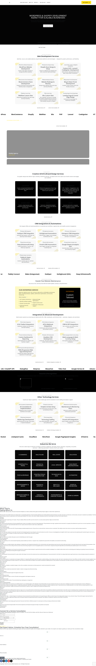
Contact (48, 2)
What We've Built (24, 2)
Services (36, 2)
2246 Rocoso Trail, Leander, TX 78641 (7, 637)
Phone (1, 616)
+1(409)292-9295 (3, 654)
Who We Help (43, 2)
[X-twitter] (11, 661)
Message (2, 622)
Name (1, 613)
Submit (1, 623)
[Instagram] (3, 661)
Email (1, 615)
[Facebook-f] (1, 661)
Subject (1, 619)
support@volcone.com (5, 645)
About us (31, 2)
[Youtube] (9, 661)
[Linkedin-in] (6, 661)
